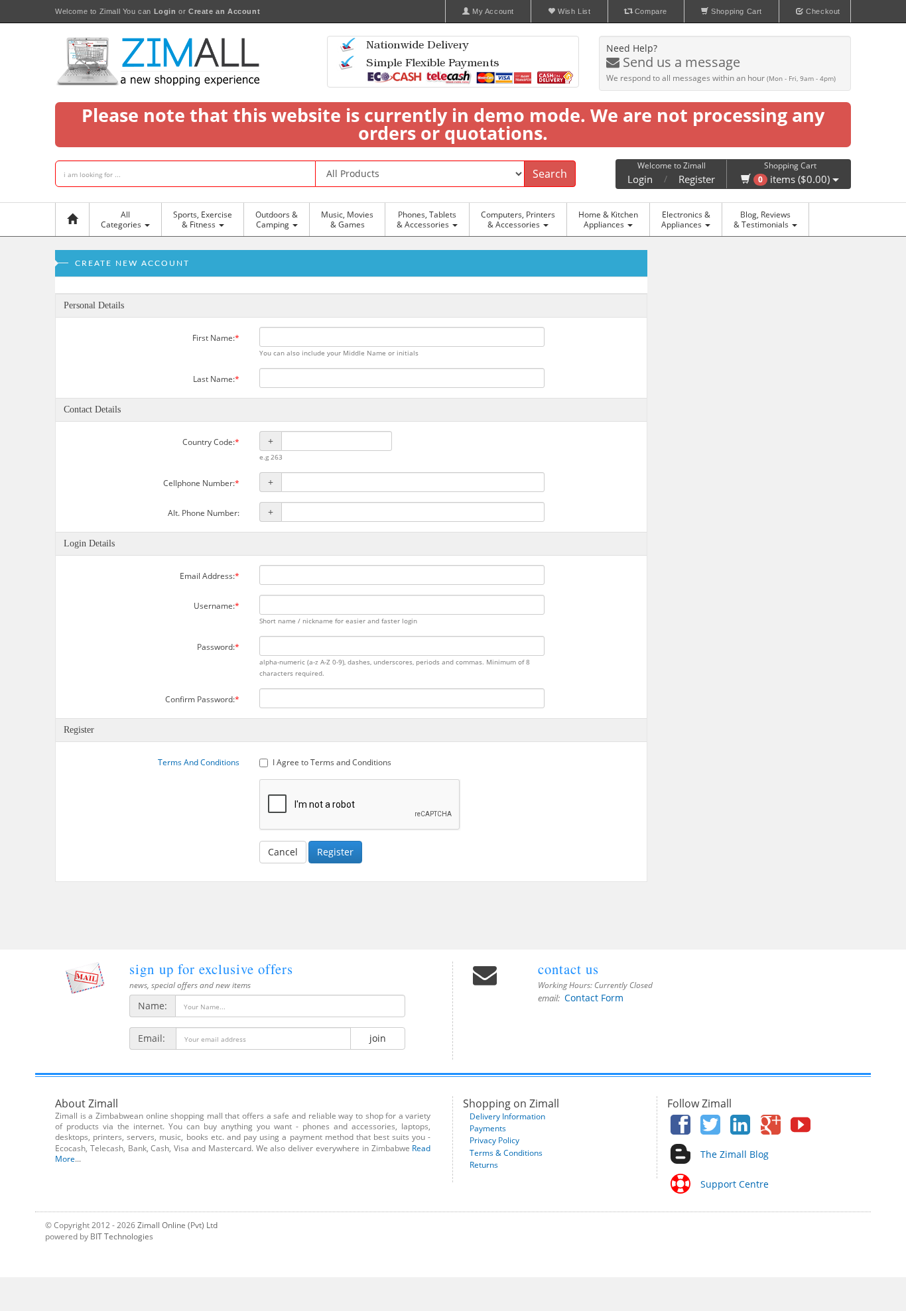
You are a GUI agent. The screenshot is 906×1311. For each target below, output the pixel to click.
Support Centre (734, 1184)
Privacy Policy (494, 1140)
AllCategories (122, 219)
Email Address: (209, 576)
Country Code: (210, 442)
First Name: (215, 337)
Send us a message (679, 62)
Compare (649, 11)
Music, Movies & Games (347, 219)
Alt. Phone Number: (203, 513)
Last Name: (216, 379)
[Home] (76, 219)
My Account (492, 11)
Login (640, 179)
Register (697, 179)
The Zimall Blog (734, 1154)
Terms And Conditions (198, 762)
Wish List (573, 11)
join (378, 1038)
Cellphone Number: (201, 483)
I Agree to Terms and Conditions (332, 762)
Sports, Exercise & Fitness (202, 219)
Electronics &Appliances (685, 219)
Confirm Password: (202, 699)
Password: (218, 647)
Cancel (283, 851)
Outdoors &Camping (276, 219)
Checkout (822, 11)
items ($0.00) (795, 179)
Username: (216, 605)
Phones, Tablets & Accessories (426, 219)
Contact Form (593, 997)
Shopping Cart (735, 11)
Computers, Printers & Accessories (518, 219)
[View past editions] (85, 978)
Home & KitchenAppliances (608, 219)
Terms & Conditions (506, 1153)
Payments (488, 1128)
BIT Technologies (121, 1236)
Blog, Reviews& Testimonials (762, 219)
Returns (484, 1165)
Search (550, 173)
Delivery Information (507, 1116)
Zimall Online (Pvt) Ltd (177, 1225)
